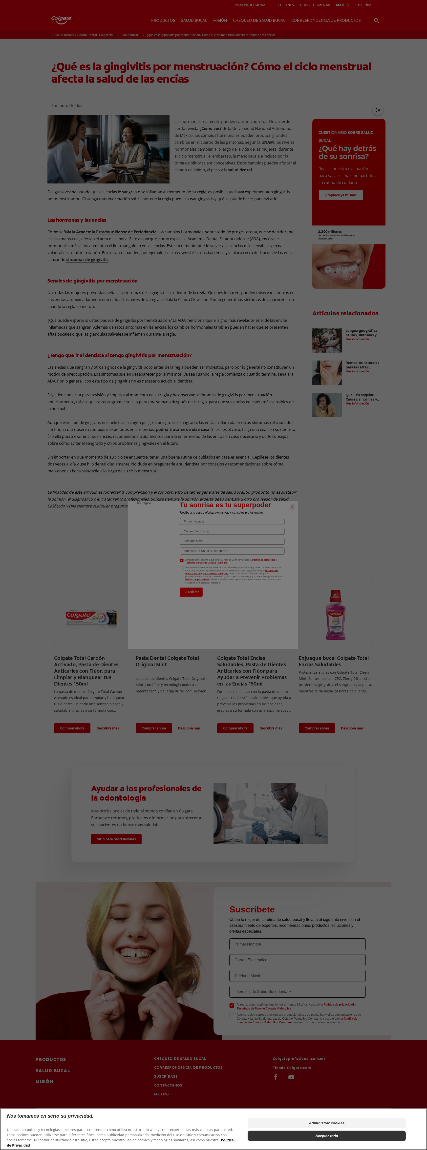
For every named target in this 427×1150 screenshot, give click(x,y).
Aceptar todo (326, 1136)
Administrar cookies (326, 1123)
